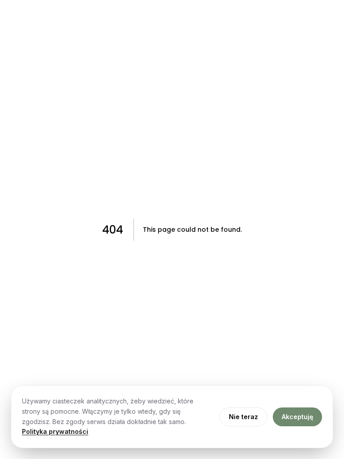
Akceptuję (297, 416)
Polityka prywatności (55, 431)
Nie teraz (243, 416)
